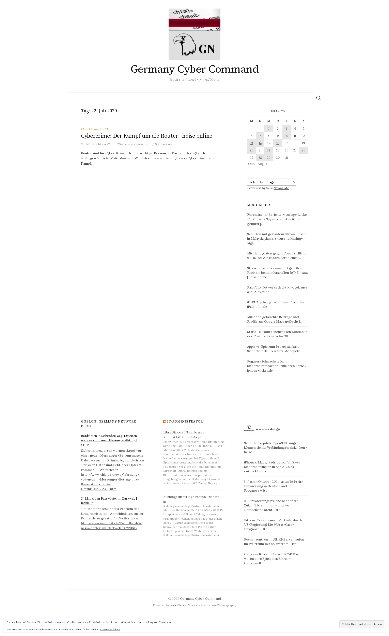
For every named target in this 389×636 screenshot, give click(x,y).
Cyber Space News (95, 129)
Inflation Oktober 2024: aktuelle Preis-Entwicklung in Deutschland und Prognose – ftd (273, 485)
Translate (281, 188)
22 (268, 150)
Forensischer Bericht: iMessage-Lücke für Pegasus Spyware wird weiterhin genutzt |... (277, 218)
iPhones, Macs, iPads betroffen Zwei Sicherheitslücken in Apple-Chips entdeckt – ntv (272, 466)
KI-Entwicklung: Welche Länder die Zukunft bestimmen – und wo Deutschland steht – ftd (271, 505)
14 (260, 143)
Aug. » (262, 164)
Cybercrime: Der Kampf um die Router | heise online (146, 135)
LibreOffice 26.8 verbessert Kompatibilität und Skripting (184, 434)
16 (277, 143)
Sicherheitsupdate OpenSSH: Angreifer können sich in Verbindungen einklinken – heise (276, 447)
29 (268, 158)
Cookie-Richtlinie (110, 629)
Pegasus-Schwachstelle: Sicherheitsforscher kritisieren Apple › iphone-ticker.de (276, 365)
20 (251, 150)
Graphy (204, 605)
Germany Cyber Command (194, 69)
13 (251, 143)
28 (260, 158)
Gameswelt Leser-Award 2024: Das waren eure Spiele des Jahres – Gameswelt (271, 558)
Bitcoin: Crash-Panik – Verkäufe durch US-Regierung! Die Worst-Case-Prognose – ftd (273, 524)
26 (303, 150)
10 (286, 136)
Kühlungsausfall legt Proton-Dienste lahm (191, 499)
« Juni (251, 164)
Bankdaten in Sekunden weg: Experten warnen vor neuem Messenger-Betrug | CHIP (109, 440)
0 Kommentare (165, 144)
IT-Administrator (185, 421)
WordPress (178, 605)
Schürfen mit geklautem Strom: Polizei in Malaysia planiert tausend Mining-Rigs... (276, 238)
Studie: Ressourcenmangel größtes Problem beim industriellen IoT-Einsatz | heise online (277, 272)
